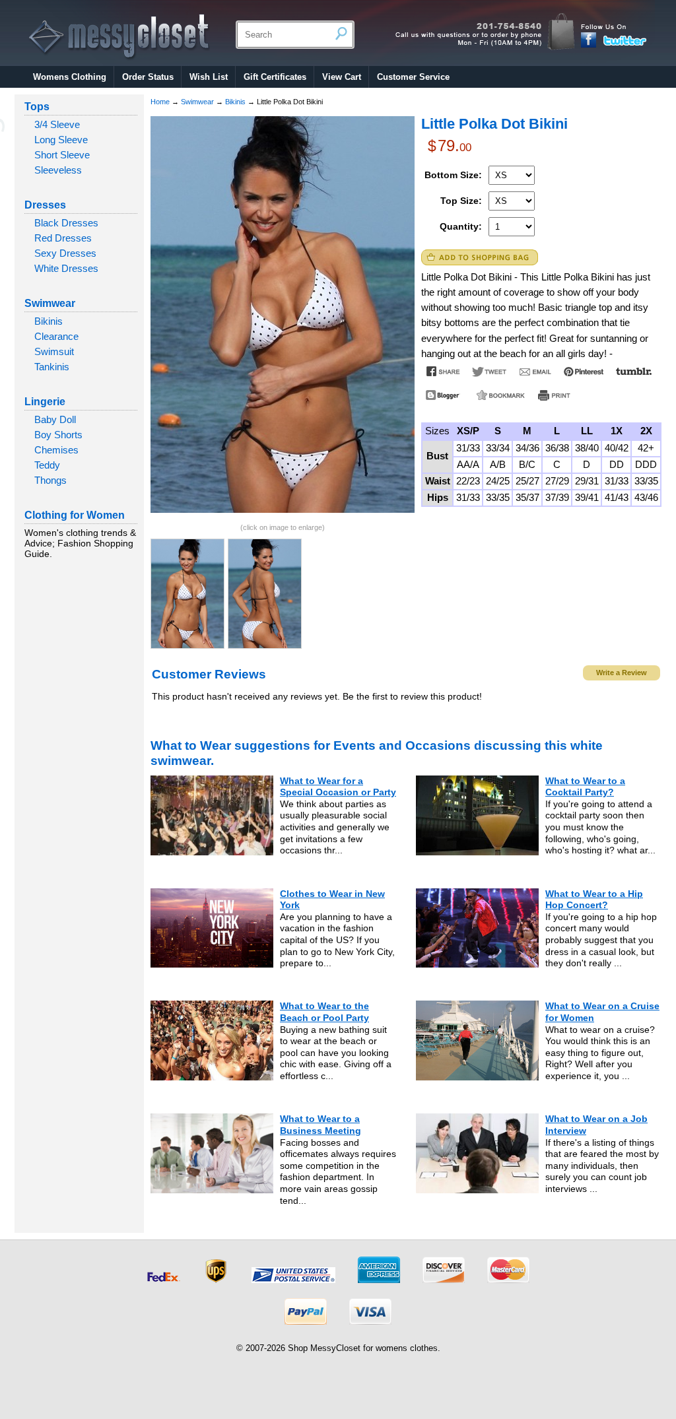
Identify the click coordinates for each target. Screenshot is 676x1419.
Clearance (56, 336)
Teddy (47, 465)
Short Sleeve (62, 154)
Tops (37, 106)
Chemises (56, 449)
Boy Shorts (58, 434)
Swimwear (49, 303)
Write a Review (621, 672)
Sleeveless (58, 170)
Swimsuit (54, 351)
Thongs (50, 480)
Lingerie (44, 401)
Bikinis (48, 321)
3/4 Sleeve (57, 124)
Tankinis (51, 366)
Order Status (148, 77)
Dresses (45, 205)
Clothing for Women (74, 515)
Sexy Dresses (65, 253)
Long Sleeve (61, 139)
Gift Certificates (275, 77)
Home (160, 102)
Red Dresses (63, 238)
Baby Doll (55, 419)
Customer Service (413, 77)
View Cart (341, 77)
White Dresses (66, 268)
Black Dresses (66, 222)
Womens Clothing (69, 77)
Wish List (208, 77)
